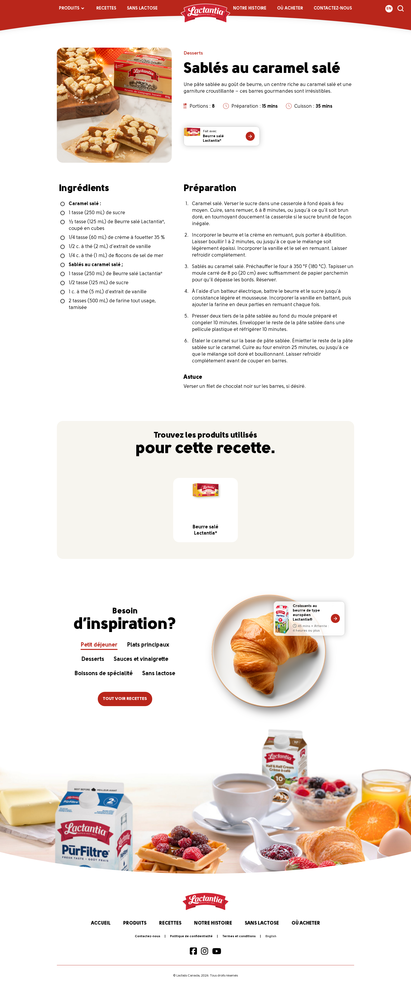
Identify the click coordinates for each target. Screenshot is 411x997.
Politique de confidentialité (191, 936)
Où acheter (290, 8)
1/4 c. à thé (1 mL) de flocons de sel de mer (116, 255)
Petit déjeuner (99, 645)
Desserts (193, 53)
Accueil (101, 923)
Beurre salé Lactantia (213, 136)
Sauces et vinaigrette (141, 659)
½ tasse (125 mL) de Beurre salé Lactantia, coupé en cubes (117, 225)
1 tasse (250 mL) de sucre (97, 213)
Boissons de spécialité (103, 674)
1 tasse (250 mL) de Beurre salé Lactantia (115, 274)
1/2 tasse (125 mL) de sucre (98, 283)
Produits (69, 8)
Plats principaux (148, 645)
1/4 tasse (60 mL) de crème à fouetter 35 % (117, 237)
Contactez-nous (333, 8)
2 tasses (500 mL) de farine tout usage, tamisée (112, 304)
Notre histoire (249, 8)
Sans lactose (142, 8)
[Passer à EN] (271, 936)
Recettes (106, 8)
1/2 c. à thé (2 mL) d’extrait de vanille (110, 246)
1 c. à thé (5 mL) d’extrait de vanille (108, 292)
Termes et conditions (239, 936)
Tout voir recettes (125, 699)
